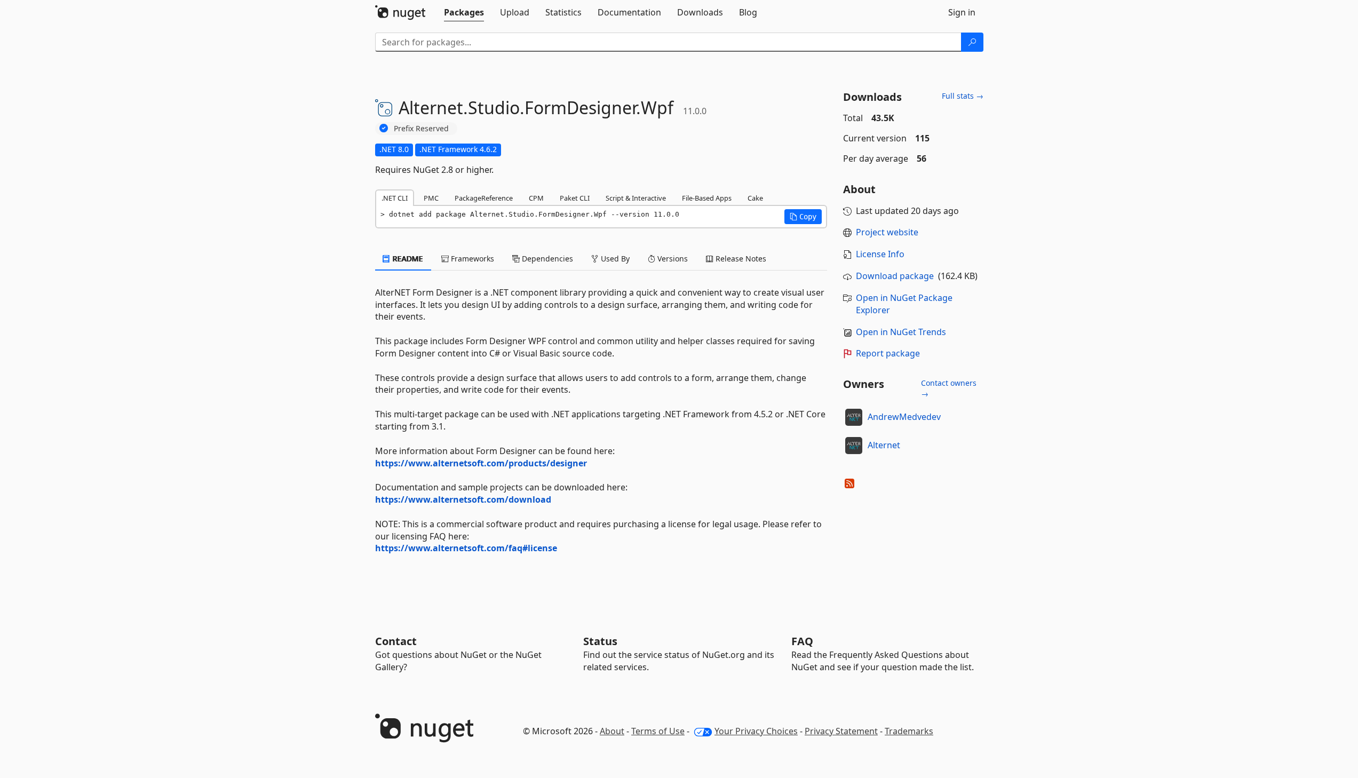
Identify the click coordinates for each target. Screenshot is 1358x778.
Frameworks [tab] (471, 258)
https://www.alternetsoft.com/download (463, 499)
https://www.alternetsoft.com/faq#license (466, 548)
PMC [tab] (431, 198)
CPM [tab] (536, 198)
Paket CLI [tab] (575, 198)
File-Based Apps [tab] (707, 198)
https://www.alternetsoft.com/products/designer (481, 463)
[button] (803, 216)
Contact (396, 641)
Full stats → (962, 96)
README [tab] (407, 258)
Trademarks (909, 731)
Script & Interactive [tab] (636, 198)
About (612, 731)
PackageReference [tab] (484, 198)
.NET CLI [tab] (395, 198)
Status (600, 641)
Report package (888, 353)
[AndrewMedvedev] (853, 417)
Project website (887, 232)
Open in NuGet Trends (901, 332)
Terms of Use (658, 731)
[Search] (972, 42)
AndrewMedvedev (904, 417)
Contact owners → (948, 388)
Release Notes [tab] (739, 258)
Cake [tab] (755, 198)
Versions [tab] (671, 258)
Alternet (884, 445)
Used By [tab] (614, 258)
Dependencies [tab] (546, 258)
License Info (880, 254)
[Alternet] (853, 445)
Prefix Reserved (421, 128)
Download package (895, 276)
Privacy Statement (841, 731)
